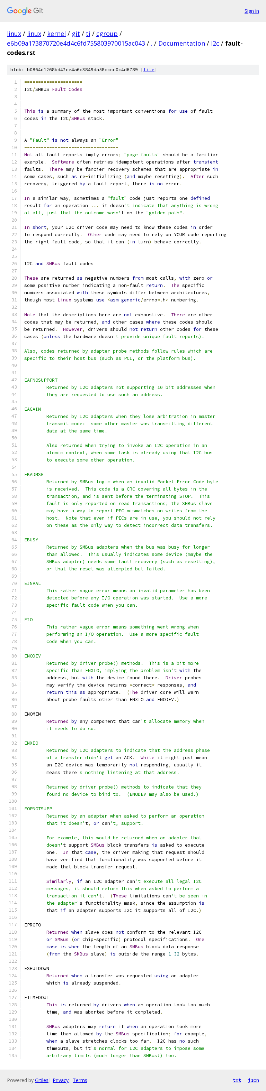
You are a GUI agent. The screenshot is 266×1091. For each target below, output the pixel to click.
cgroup (107, 33)
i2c (215, 43)
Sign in (252, 11)
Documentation (181, 43)
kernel (56, 33)
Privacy (61, 1080)
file (148, 70)
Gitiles (41, 1080)
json (253, 1080)
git (76, 33)
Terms (80, 1080)
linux (14, 33)
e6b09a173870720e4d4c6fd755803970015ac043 (76, 43)
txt (237, 1080)
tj (88, 33)
